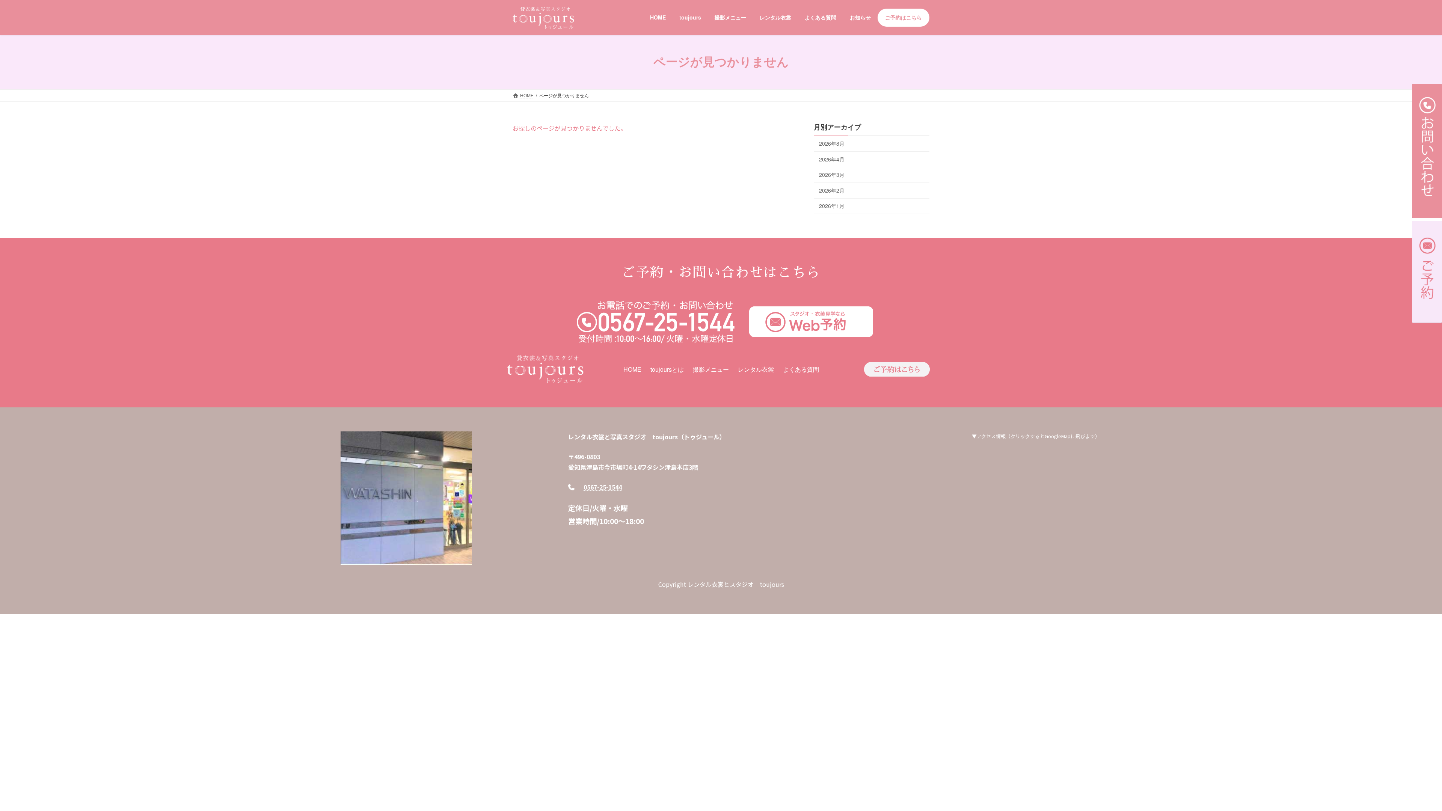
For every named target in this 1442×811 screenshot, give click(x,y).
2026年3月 (832, 174)
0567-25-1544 (603, 486)
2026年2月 (832, 190)
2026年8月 (832, 143)
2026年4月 (832, 159)
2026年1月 (832, 206)
